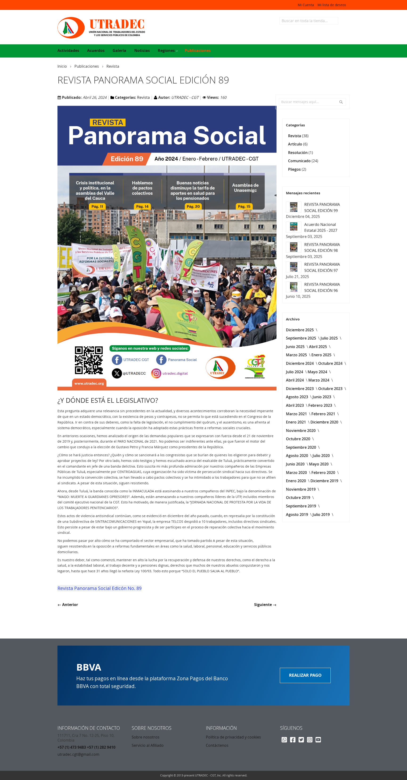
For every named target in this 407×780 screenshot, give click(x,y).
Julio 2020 (322, 455)
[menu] (203, 51)
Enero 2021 (296, 422)
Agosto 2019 (297, 514)
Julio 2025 (330, 338)
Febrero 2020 (323, 472)
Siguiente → (265, 604)
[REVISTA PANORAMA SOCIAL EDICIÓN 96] (294, 287)
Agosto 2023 (297, 396)
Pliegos (295, 169)
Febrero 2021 (323, 413)
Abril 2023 (295, 405)
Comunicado (300, 160)
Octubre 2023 (330, 388)
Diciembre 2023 (300, 388)
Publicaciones (87, 66)
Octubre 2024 (330, 363)
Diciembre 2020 (324, 422)
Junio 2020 (295, 464)
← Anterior (67, 604)
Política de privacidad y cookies (233, 737)
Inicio (62, 66)
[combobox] (308, 21)
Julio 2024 (295, 371)
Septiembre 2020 (301, 447)
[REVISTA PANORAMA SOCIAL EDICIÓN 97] (294, 267)
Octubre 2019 (298, 497)
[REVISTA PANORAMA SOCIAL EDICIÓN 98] (294, 247)
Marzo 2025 (297, 354)
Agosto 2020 (297, 455)
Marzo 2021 (297, 413)
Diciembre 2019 (324, 480)
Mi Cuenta (306, 5)
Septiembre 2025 (301, 338)
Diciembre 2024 (300, 363)
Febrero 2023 (320, 405)
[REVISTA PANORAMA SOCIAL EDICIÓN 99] (294, 207)
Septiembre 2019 (301, 506)
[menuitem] (68, 50)
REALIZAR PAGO (305, 675)
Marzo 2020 (297, 472)
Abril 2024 (295, 380)
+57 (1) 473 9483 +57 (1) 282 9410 (86, 747)
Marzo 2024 (319, 380)
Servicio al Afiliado (148, 745)
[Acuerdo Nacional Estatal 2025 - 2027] (294, 227)
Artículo (295, 144)
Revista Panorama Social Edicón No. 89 (99, 588)
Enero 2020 (296, 480)
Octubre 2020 (298, 438)
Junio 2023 (322, 396)
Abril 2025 (318, 346)
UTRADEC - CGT (185, 97)
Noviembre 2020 (301, 430)
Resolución (298, 152)
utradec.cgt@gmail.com (78, 754)
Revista (112, 66)
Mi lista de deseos (331, 5)
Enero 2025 (321, 354)
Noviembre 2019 (301, 489)
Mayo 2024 (318, 371)
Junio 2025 (295, 346)
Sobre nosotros (145, 737)
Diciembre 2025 (300, 329)
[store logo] (130, 27)
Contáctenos (217, 745)
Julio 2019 (322, 514)
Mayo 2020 (319, 464)
